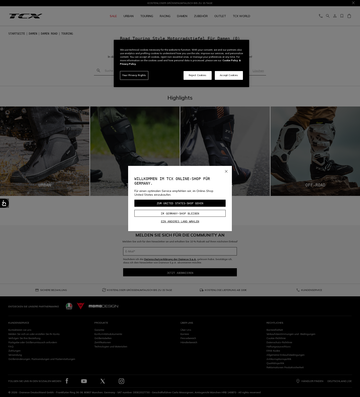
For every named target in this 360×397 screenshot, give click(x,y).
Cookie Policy (230, 60)
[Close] (226, 170)
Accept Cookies (229, 75)
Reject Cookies (197, 75)
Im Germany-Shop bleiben (180, 213)
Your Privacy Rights (134, 75)
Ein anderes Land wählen (180, 221)
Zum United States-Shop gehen (180, 203)
